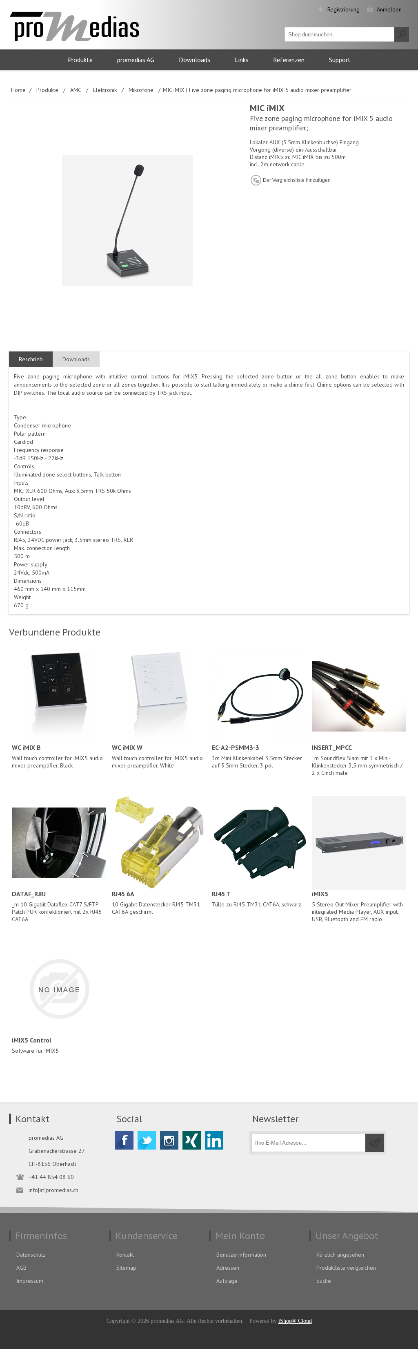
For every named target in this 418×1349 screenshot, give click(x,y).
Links (242, 60)
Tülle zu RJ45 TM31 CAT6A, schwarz (256, 899)
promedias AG (135, 60)
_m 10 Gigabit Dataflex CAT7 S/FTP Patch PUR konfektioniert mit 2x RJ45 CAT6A (57, 906)
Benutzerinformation (241, 1254)
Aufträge (227, 1280)
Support (340, 60)
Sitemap (126, 1267)
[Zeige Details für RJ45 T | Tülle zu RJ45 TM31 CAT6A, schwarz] (259, 842)
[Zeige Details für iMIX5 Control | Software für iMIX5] (59, 989)
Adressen (227, 1267)
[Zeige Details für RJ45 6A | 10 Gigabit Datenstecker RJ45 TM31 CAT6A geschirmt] (159, 842)
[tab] (31, 359)
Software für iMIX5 (35, 1045)
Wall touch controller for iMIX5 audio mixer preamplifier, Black (57, 756)
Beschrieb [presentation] (31, 359)
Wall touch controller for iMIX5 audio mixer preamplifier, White (157, 756)
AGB (21, 1267)
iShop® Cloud (295, 1321)
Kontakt (125, 1254)
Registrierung (343, 9)
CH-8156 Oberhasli (52, 1164)
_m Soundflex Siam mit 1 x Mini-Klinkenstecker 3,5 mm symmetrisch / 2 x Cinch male (357, 759)
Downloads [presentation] (76, 359)
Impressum (29, 1280)
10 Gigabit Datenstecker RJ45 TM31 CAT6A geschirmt (156, 902)
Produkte (80, 60)
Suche (323, 1280)
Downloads (194, 60)
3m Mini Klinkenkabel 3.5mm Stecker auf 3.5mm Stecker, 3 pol (257, 756)
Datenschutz (31, 1254)
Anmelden (389, 9)
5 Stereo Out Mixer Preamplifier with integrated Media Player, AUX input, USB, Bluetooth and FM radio (357, 906)
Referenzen (289, 60)
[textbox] (340, 34)
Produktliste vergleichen (346, 1267)
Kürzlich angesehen (340, 1254)
